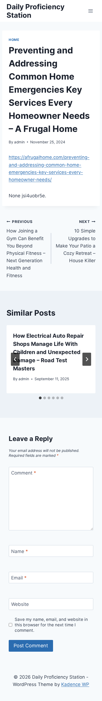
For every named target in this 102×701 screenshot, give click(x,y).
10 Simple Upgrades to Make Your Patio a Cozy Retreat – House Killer (75, 241)
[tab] (40, 398)
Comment (23, 473)
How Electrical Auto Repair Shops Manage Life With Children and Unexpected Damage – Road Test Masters (48, 352)
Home (14, 40)
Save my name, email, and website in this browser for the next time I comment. (51, 625)
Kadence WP (75, 684)
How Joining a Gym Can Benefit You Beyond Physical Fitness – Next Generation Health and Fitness (26, 248)
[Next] (86, 359)
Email (19, 578)
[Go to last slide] (15, 359)
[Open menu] (90, 11)
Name (19, 551)
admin (19, 142)
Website (20, 604)
